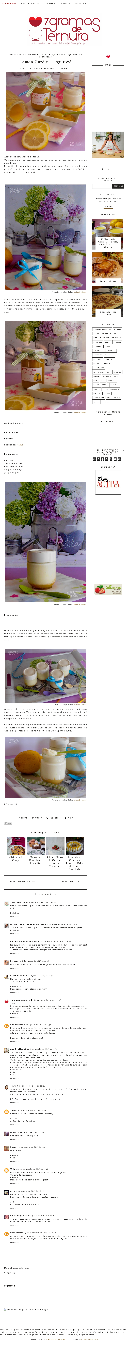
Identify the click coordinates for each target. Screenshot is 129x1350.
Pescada (112, 380)
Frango (96, 363)
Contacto (65, 3)
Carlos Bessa (16, 1025)
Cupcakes (97, 355)
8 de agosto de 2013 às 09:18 (42, 902)
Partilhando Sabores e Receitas (26, 941)
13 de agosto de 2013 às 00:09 (39, 1216)
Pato (116, 376)
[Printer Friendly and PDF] (8, 823)
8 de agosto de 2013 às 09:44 (57, 941)
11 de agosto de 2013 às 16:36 (29, 1191)
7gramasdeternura (20, 1000)
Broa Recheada (108, 281)
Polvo (96, 385)
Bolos (108, 342)
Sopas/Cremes (113, 397)
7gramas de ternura (55, 1339)
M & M (13, 1132)
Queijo (96, 389)
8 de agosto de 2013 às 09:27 (64, 924)
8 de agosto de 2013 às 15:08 (47, 1000)
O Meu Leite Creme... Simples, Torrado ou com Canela (108, 243)
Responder (15, 917)
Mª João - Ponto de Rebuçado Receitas (30, 924)
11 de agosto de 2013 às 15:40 (34, 1169)
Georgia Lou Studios (90, 1339)
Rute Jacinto (16, 1233)
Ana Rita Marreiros (19, 1049)
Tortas (105, 402)
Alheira (117, 329)
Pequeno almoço (63, 55)
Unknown (15, 1169)
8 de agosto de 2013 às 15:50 (38, 1025)
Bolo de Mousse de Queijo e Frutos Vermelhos (55, 862)
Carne (107, 346)
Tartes (96, 402)
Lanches (117, 372)
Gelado (106, 363)
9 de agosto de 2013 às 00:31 (32, 1110)
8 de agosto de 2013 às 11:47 (39, 976)
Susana (14, 1110)
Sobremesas (45, 57)
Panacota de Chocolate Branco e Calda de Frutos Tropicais (75, 863)
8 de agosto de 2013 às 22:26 (31, 1086)
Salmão (107, 393)
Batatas (117, 333)
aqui (20, 445)
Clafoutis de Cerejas (16, 859)
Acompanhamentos (102, 329)
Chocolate (98, 350)
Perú (103, 380)
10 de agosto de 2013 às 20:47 (31, 1132)
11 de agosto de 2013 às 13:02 (33, 1147)
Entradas (97, 359)
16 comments (63, 69)
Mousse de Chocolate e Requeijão (36, 860)
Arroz (96, 333)
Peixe (95, 380)
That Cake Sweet (19, 902)
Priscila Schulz (17, 976)
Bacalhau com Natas (108, 313)
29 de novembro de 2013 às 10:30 (40, 1233)
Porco (105, 385)
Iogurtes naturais (36, 55)
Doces (108, 355)
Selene (14, 1147)
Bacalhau (106, 333)
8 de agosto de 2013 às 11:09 (35, 961)
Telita (13, 1086)
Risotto (97, 393)
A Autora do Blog (30, 3)
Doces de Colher (17, 55)
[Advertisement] (108, 539)
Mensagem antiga (71, 882)
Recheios (77, 55)
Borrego (117, 342)
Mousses (107, 376)
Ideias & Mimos (80, 292)
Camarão (97, 346)
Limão (50, 55)
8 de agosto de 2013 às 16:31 (43, 1049)
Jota (12, 1191)
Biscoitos (104, 338)
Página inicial (9, 3)
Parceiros (50, 3)
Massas (96, 376)
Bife (95, 338)
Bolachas (116, 338)
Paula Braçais (17, 1216)
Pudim (113, 385)
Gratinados (98, 368)
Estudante (15, 961)
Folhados (109, 359)
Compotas (111, 350)
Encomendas (81, 3)
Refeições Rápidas (111, 389)
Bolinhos (97, 342)
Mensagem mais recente (23, 882)
